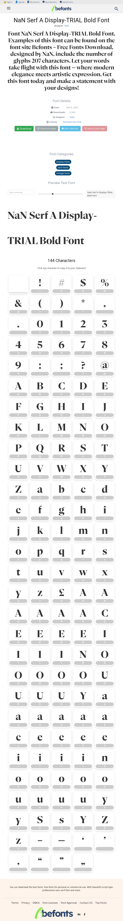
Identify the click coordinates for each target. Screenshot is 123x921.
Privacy (26, 902)
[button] (116, 9)
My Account (34, 2)
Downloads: (59, 112)
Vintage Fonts (63, 173)
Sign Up (19, 2)
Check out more (48, 128)
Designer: (60, 117)
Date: (56, 107)
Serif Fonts (63, 167)
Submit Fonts (68, 2)
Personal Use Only (72, 121)
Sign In (8, 2)
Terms (15, 902)
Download (25, 128)
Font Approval (69, 902)
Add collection (71, 128)
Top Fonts (101, 902)
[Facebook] (84, 914)
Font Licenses (50, 902)
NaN (66, 25)
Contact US (86, 902)
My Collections (51, 2)
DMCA (36, 902)
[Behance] (79, 914)
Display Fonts (63, 161)
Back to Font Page (96, 128)
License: (53, 121)
